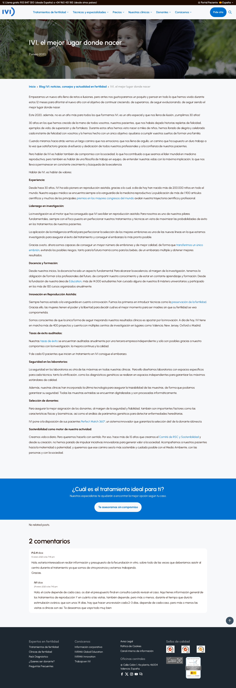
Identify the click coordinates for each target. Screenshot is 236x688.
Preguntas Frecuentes (41, 666)
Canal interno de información (136, 651)
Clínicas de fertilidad (40, 652)
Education (75, 281)
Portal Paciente (209, 2)
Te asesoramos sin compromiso (118, 507)
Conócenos (182, 12)
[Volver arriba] (230, 621)
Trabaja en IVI (83, 661)
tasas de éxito (49, 341)
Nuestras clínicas (138, 12)
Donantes (162, 12)
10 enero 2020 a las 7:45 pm (43, 557)
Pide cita (218, 12)
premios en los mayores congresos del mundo (105, 198)
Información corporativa (88, 647)
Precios (117, 12)
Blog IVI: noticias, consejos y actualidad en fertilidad (73, 86)
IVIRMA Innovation (85, 656)
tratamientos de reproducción (56, 597)
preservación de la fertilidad (189, 302)
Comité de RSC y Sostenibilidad (179, 437)
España (226, 2)
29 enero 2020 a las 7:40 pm (46, 587)
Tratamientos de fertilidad (49, 12)
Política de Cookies (130, 646)
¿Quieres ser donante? (42, 661)
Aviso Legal (126, 641)
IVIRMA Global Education (89, 652)
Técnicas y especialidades (89, 12)
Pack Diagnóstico (38, 656)
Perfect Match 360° (93, 421)
